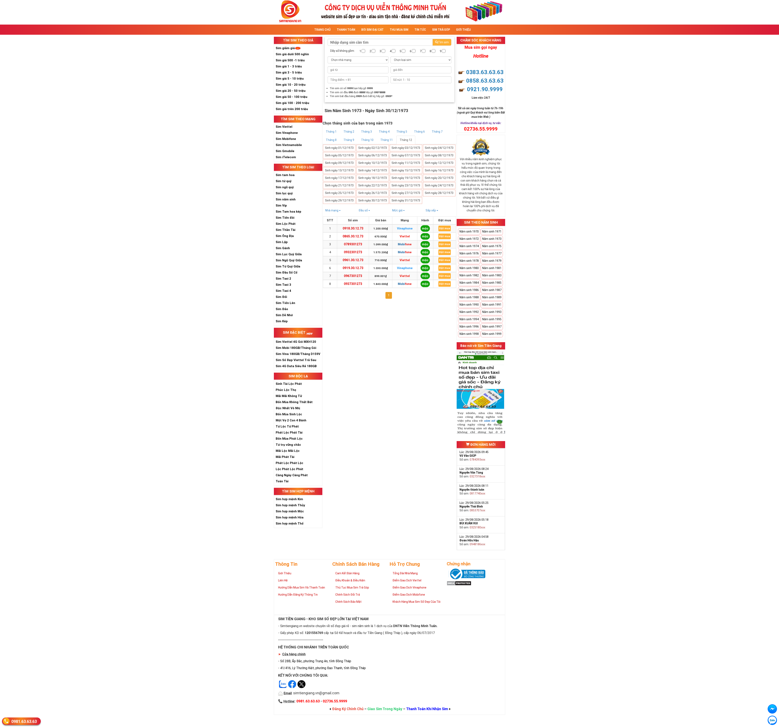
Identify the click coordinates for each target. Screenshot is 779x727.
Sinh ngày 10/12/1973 (372, 162)
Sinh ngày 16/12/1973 (439, 170)
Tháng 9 (348, 140)
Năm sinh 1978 (469, 260)
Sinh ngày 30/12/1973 (372, 200)
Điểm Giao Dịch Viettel (407, 580)
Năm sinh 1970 (469, 231)
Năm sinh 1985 (491, 282)
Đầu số (363, 210)
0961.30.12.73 (353, 260)
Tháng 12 (406, 140)
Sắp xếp (431, 210)
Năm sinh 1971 (491, 231)
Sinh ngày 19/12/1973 (406, 178)
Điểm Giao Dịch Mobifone (409, 594)
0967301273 (353, 276)
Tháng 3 (366, 131)
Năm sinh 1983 (491, 275)
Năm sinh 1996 (469, 326)
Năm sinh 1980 (469, 268)
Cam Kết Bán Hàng (347, 573)
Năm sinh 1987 (491, 290)
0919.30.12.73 (353, 268)
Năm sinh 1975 (491, 246)
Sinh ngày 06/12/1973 (372, 155)
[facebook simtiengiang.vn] (772, 709)
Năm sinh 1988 (469, 297)
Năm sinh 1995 (491, 319)
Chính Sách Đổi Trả (347, 594)
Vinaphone (405, 228)
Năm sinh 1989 (491, 297)
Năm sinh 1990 (469, 304)
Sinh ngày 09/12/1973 (339, 162)
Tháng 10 (367, 140)
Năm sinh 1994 (469, 319)
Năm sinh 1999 (491, 333)
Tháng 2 (348, 131)
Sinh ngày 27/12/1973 (406, 193)
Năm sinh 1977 (491, 253)
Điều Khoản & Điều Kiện (350, 580)
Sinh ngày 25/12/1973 (339, 193)
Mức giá (397, 210)
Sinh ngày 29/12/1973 (339, 200)
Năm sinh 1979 (491, 260)
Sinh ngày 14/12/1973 (372, 170)
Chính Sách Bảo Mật (348, 601)
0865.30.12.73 (353, 236)
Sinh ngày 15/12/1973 (406, 170)
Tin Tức (420, 29)
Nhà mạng (332, 210)
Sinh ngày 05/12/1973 (339, 155)
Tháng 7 (437, 131)
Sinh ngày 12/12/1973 (439, 162)
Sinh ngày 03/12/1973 (406, 147)
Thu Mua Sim (399, 29)
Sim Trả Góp (441, 29)
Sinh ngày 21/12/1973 (339, 185)
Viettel (405, 236)
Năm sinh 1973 (491, 238)
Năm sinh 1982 (469, 275)
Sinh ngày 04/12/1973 (439, 147)
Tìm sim (443, 42)
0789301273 (353, 244)
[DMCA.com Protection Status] (459, 583)
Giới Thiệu (463, 29)
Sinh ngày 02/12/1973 (372, 147)
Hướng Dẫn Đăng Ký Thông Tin (298, 594)
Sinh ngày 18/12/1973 (372, 178)
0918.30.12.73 (353, 228)
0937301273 (353, 284)
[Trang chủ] (389, 11)
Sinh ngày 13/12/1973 (339, 170)
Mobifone (405, 244)
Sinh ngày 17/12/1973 (339, 178)
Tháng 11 (386, 140)
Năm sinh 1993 (491, 312)
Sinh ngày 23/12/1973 (406, 185)
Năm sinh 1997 (491, 326)
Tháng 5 (401, 131)
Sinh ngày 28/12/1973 (439, 193)
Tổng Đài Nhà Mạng (405, 573)
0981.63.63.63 (24, 721)
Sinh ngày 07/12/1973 (406, 155)
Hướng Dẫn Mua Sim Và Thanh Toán (301, 587)
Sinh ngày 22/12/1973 (372, 185)
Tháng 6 (419, 131)
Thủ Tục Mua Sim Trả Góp (352, 587)
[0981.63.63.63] (772, 720)
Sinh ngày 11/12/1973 (406, 162)
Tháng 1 (331, 131)
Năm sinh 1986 (469, 290)
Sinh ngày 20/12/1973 (439, 178)
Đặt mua (444, 228)
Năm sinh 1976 (469, 253)
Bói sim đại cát (372, 29)
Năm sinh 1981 (491, 268)
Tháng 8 (331, 140)
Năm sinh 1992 (469, 312)
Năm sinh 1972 (469, 238)
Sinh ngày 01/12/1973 (339, 147)
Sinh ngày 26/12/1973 (372, 193)
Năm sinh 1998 (469, 333)
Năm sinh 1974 (469, 246)
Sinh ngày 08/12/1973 (439, 155)
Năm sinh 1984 (469, 282)
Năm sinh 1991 (491, 304)
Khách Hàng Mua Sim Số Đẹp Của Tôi (416, 601)
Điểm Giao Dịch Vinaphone (409, 587)
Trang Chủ (322, 29)
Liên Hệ (283, 580)
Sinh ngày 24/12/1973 (439, 185)
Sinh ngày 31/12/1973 (406, 200)
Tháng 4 (384, 131)
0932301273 (353, 252)
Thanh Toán (346, 29)
